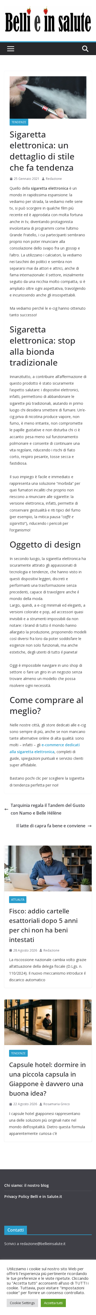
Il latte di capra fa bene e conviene (50, 826)
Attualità (17, 899)
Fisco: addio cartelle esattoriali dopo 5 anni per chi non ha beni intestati (43, 925)
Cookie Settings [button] (22, 1302)
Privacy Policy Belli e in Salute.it (33, 1196)
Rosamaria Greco (56, 1104)
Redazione (54, 178)
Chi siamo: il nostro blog (26, 1185)
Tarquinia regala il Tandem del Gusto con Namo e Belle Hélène (48, 809)
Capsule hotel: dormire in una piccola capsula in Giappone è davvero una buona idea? (47, 1079)
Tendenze (19, 122)
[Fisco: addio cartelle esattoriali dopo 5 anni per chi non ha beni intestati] (48, 868)
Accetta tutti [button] (53, 1302)
